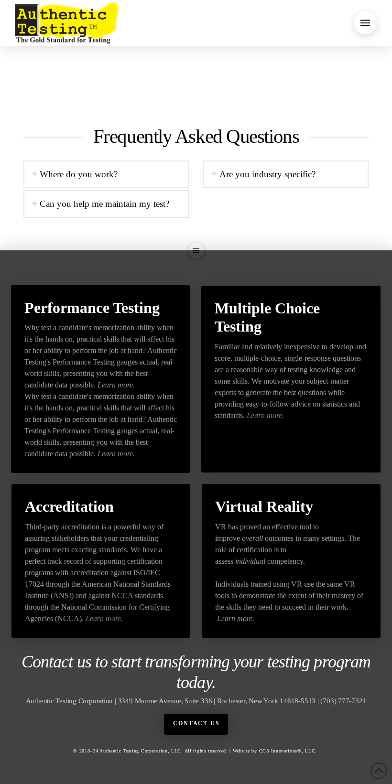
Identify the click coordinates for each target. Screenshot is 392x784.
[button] (365, 22)
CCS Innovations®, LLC (287, 750)
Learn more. (116, 385)
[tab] (106, 174)
